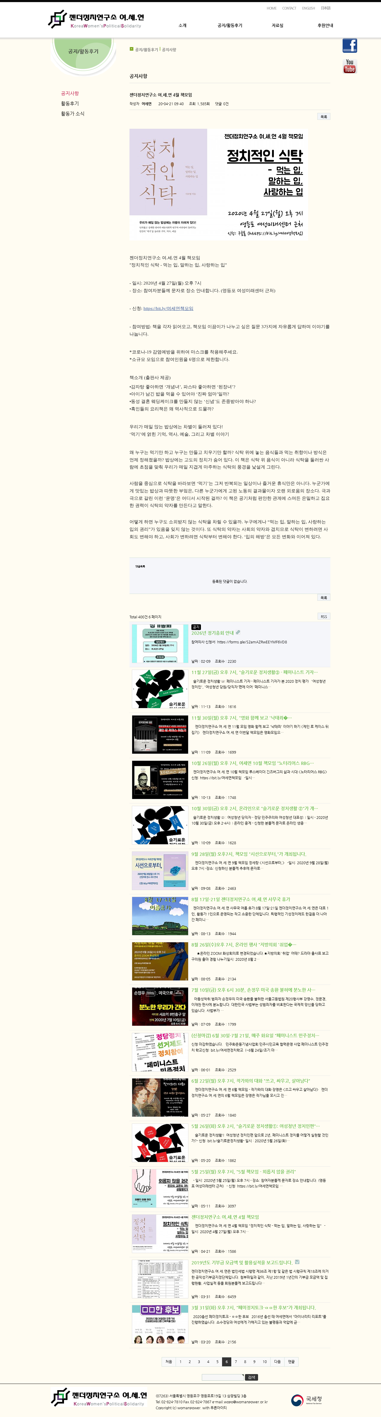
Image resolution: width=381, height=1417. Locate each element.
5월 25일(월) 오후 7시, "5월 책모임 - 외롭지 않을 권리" (243, 1171)
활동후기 (70, 103)
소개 (182, 25)
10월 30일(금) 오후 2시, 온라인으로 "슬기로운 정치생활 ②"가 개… (254, 808)
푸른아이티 (218, 1408)
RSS (324, 616)
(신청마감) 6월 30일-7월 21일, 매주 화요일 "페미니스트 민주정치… (255, 1035)
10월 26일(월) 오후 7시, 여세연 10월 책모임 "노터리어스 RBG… (252, 763)
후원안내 (325, 25)
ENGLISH (308, 8)
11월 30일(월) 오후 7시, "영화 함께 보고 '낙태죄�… (241, 717)
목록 (324, 117)
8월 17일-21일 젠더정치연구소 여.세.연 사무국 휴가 (240, 899)
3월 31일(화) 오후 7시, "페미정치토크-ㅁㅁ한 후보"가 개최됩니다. (253, 1307)
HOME (271, 8)
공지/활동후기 (230, 25)
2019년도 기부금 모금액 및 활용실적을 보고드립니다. (242, 1262)
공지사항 (70, 93)
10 (265, 1361)
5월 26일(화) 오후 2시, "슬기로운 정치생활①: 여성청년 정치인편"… (255, 1126)
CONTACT (289, 8)
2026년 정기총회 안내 (213, 632)
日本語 (325, 8)
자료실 (277, 25)
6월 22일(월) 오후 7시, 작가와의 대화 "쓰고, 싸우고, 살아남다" (250, 1080)
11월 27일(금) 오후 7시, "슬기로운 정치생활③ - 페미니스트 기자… (254, 672)
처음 (168, 1361)
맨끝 (291, 1361)
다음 (277, 1361)
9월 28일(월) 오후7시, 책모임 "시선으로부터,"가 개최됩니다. (249, 853)
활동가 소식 (73, 114)
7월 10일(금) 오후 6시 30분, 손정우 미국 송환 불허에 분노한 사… (253, 989)
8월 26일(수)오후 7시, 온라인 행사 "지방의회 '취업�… (243, 944)
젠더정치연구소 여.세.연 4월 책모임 (225, 1216)
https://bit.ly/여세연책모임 (168, 308)
